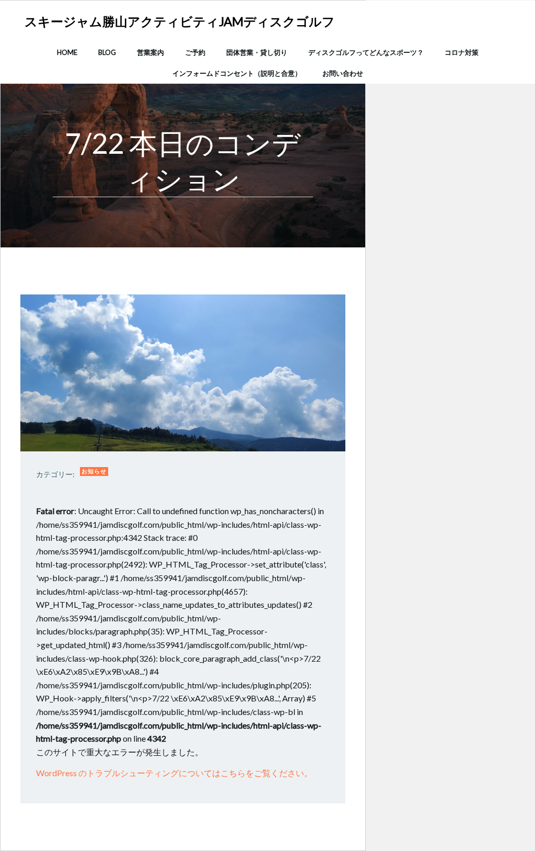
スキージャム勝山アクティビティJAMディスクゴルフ (180, 21)
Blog (107, 52)
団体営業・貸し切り (256, 52)
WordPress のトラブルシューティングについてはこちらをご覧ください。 (174, 773)
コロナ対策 (462, 52)
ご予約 (195, 52)
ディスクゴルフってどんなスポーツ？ (366, 52)
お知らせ (94, 471)
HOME (67, 52)
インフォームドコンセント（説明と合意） (236, 73)
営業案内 (150, 52)
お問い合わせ (342, 73)
